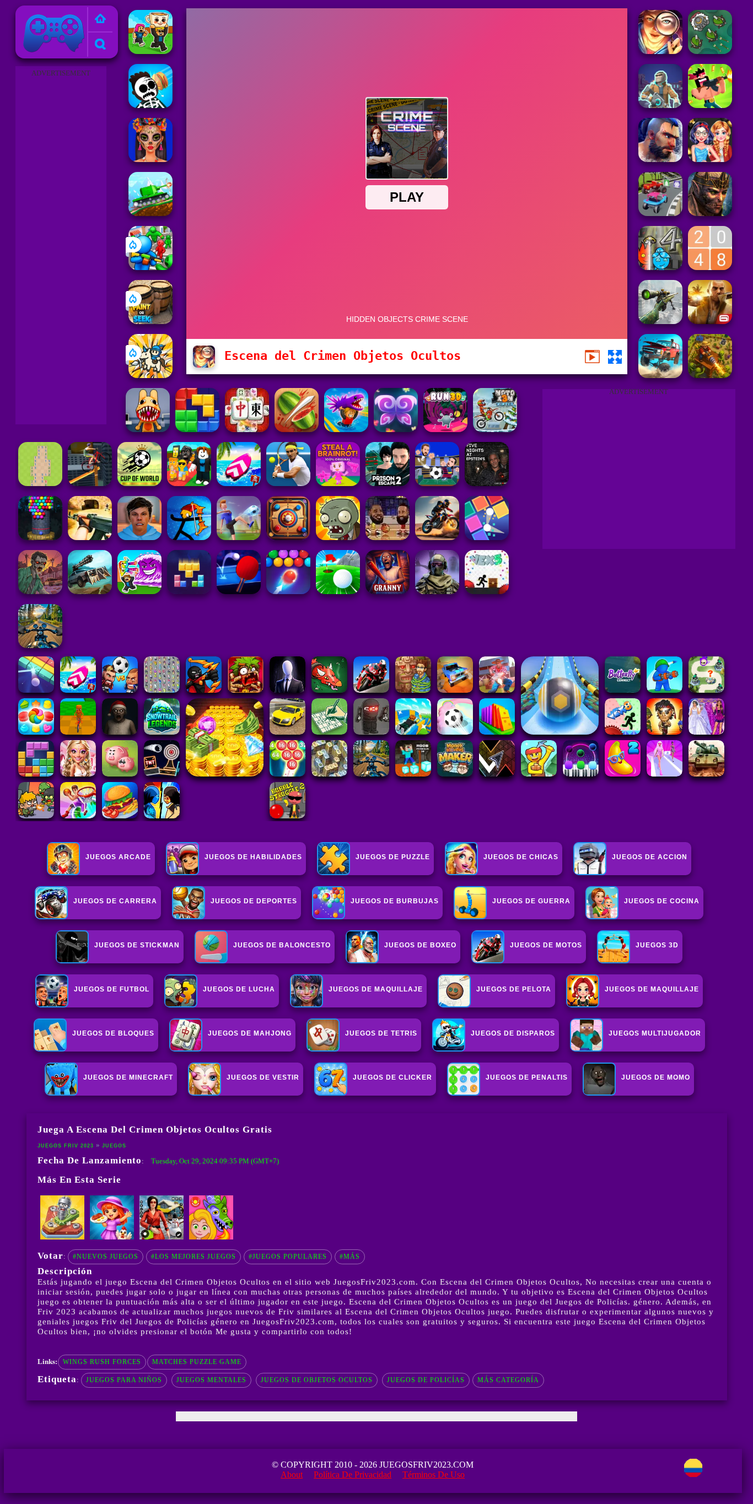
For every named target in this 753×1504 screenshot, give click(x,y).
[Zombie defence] (150, 267)
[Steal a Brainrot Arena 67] (189, 483)
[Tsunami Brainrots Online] (139, 591)
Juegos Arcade (118, 857)
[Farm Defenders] (710, 375)
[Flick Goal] (239, 537)
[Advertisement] (61, 245)
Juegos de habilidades (253, 857)
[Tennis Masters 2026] (288, 483)
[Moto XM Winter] (495, 429)
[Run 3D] (445, 429)
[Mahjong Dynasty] (247, 429)
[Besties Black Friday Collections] (710, 159)
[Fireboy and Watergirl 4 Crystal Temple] (660, 267)
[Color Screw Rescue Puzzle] (62, 1237)
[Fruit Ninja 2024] (297, 429)
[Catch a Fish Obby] (346, 429)
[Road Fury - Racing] (660, 375)
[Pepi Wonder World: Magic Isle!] (211, 1237)
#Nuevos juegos (105, 1256)
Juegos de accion (649, 857)
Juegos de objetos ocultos (317, 1380)
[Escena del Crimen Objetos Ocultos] (660, 51)
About (292, 1474)
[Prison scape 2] (387, 483)
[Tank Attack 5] (150, 213)
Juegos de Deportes (254, 901)
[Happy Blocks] (189, 591)
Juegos (114, 1146)
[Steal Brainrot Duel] (150, 51)
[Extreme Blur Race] (660, 213)
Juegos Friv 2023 (51, 12)
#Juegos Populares (288, 1256)
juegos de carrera (115, 901)
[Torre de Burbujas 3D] (40, 537)
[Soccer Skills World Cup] (139, 483)
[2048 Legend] (710, 267)
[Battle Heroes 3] (710, 213)
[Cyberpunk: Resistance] (660, 105)
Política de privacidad (352, 1474)
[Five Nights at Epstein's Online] (487, 483)
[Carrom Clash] (288, 537)
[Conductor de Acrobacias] (437, 537)
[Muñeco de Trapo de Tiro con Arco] (189, 537)
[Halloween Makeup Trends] (150, 159)
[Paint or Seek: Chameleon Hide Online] (150, 321)
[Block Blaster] (197, 429)
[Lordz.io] (710, 51)
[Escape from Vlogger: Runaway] (139, 537)
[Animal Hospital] (148, 429)
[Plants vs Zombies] (338, 537)
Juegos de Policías (426, 1380)
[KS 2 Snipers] (660, 321)
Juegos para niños (124, 1380)
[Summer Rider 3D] (239, 483)
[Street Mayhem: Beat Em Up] (660, 159)
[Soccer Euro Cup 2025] (437, 483)
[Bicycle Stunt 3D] (90, 483)
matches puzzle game (196, 1362)
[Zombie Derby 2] (90, 591)
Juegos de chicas (520, 857)
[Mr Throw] (150, 105)
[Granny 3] (387, 591)
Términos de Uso (433, 1474)
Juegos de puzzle (393, 857)
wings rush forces (102, 1362)
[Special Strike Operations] (90, 537)
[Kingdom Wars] (150, 375)
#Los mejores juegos (193, 1256)
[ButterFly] (396, 429)
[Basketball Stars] (387, 537)
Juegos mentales (211, 1380)
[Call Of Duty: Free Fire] (437, 591)
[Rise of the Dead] (40, 591)
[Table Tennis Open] (239, 591)
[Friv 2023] (100, 19)
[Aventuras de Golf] (338, 591)
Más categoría (508, 1380)
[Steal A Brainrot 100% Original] (338, 483)
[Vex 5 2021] (487, 591)
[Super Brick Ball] (487, 537)
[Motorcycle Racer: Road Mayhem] (40, 645)
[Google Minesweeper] (40, 483)
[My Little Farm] (112, 1237)
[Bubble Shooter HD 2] (288, 591)
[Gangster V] (710, 321)
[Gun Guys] (710, 105)
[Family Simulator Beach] (161, 1237)
